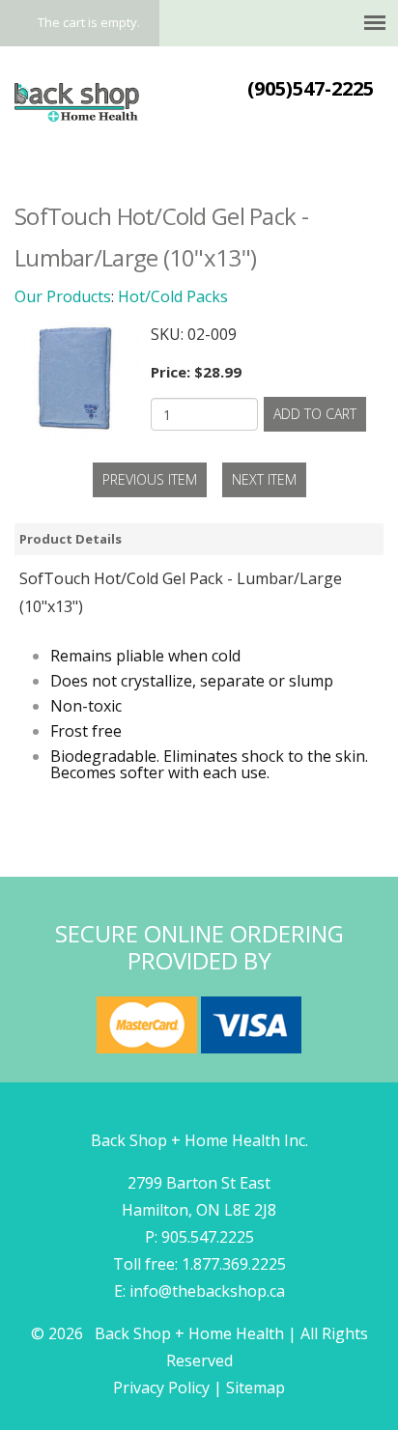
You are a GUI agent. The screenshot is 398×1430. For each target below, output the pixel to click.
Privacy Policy (161, 1387)
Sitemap (255, 1387)
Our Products (62, 296)
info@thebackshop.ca (207, 1291)
